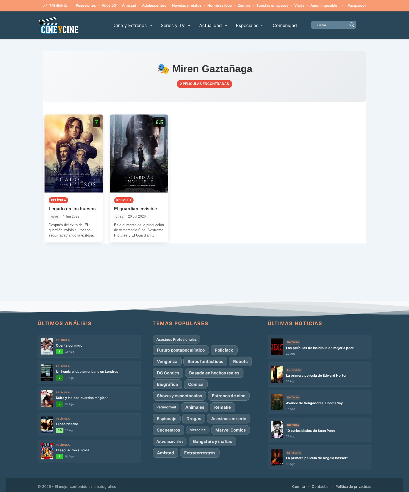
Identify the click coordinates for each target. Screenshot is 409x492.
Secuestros (168, 430)
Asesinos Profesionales (176, 339)
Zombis (234, 5)
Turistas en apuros (263, 5)
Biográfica (167, 384)
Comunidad (285, 25)
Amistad (119, 5)
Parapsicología (350, 5)
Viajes (290, 5)
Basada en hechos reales (214, 373)
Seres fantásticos (205, 361)
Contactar (320, 486)
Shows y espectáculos (179, 395)
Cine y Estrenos (130, 25)
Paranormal (166, 407)
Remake (222, 407)
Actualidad (210, 25)
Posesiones (76, 5)
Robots (240, 361)
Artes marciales (169, 441)
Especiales (247, 25)
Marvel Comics (230, 430)
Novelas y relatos (177, 5)
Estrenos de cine (228, 395)
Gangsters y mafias (212, 441)
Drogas (193, 418)
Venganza (167, 361)
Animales (194, 407)
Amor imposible (314, 5)
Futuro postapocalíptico (181, 350)
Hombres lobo (210, 5)
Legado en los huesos (72, 208)
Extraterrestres (199, 453)
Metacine (197, 430)
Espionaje (166, 418)
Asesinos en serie (228, 418)
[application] (149, 25)
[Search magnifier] (352, 25)
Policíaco (224, 350)
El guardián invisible (135, 208)
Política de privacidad (353, 486)
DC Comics (168, 373)
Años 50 (99, 5)
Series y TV (173, 25)
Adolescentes (144, 5)
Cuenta (298, 486)
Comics (195, 384)
